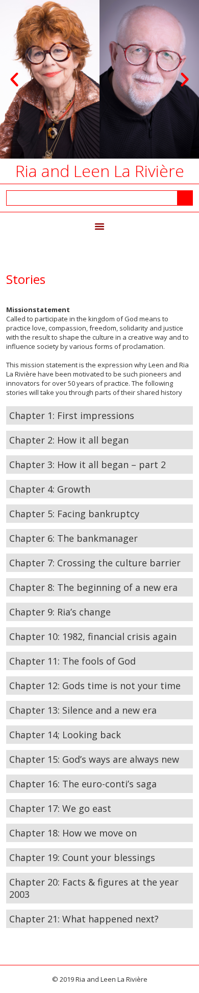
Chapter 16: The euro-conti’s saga (83, 784)
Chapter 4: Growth (49, 489)
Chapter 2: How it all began (69, 440)
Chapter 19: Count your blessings (82, 857)
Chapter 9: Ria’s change (60, 612)
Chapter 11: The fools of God (72, 661)
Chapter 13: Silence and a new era (83, 710)
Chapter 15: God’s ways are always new (94, 759)
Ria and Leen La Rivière (99, 171)
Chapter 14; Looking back (65, 735)
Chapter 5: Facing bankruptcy (74, 513)
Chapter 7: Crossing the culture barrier (95, 563)
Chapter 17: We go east (60, 808)
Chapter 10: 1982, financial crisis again (93, 636)
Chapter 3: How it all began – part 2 (87, 464)
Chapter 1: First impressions (71, 415)
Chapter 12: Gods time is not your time (95, 685)
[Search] (184, 198)
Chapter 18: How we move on (73, 833)
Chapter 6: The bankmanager (73, 538)
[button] (14, 79)
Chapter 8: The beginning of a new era (93, 587)
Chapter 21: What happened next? (84, 919)
